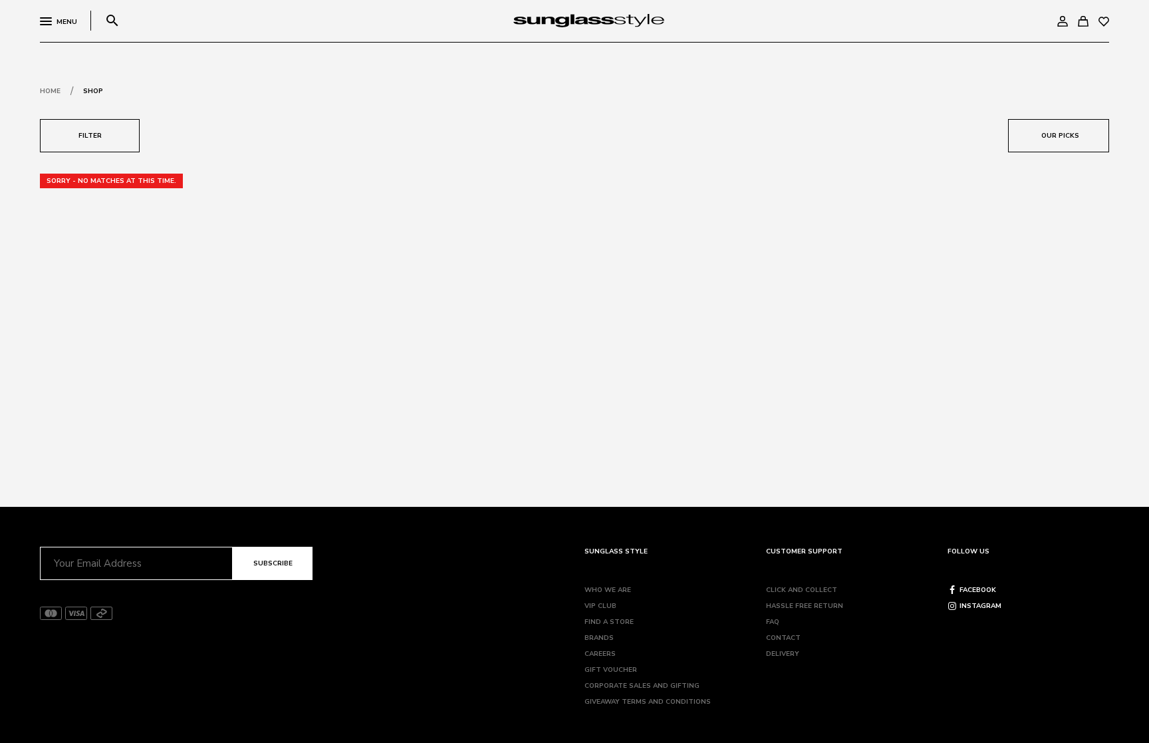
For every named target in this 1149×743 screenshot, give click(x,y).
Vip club (600, 606)
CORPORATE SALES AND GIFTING (642, 685)
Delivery (782, 654)
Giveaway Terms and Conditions (647, 701)
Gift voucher (610, 669)
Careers (600, 654)
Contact (783, 638)
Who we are (607, 590)
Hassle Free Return (804, 606)
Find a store (609, 622)
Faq (772, 622)
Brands (599, 638)
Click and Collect (801, 590)
